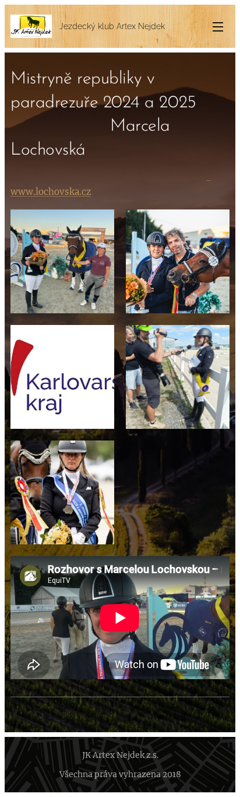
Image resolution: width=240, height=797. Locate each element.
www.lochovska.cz (50, 191)
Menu (218, 26)
